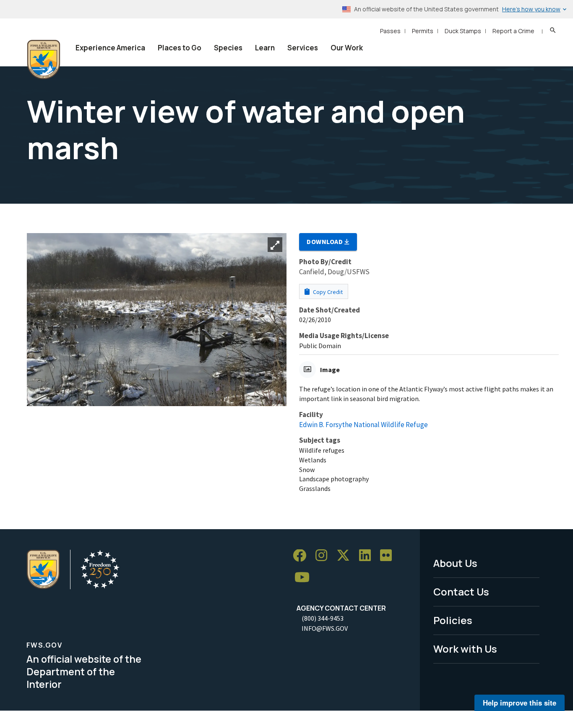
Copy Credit (327, 292)
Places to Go (179, 47)
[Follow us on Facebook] (302, 555)
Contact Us (461, 591)
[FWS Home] (43, 59)
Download (325, 241)
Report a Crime (513, 31)
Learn (265, 47)
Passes (390, 31)
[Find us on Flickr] (389, 555)
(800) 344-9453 (323, 618)
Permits (422, 31)
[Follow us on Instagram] (324, 555)
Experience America (110, 47)
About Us (455, 563)
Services (302, 47)
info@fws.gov (325, 628)
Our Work (347, 47)
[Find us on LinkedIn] (368, 555)
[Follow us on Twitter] (346, 555)
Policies (452, 620)
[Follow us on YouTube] (304, 577)
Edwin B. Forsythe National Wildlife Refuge (363, 424)
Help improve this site (519, 703)
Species (228, 47)
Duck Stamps (463, 31)
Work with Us (465, 649)
